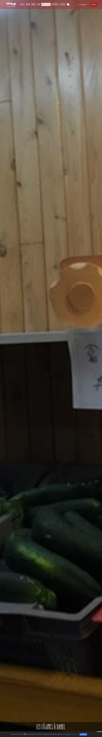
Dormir (28, 4)
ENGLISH (93, 4)
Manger (34, 4)
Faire (38, 4)
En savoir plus (75, 734)
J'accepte (83, 734)
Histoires (63, 4)
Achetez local (46, 4)
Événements (55, 4)
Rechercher (83, 4)
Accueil (22, 4)
